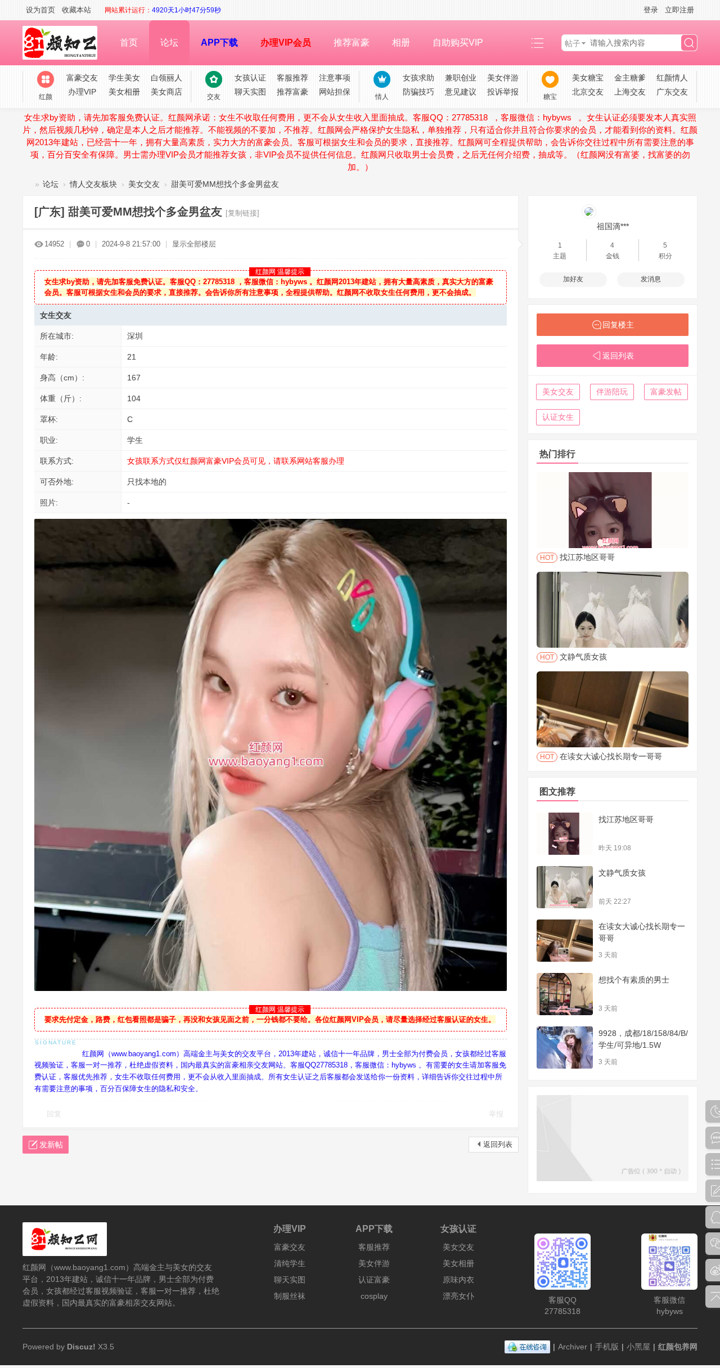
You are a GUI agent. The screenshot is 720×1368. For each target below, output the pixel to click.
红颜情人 (672, 77)
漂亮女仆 (458, 1295)
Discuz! (81, 1346)
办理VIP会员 (285, 42)
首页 (129, 42)
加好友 (573, 279)
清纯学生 (289, 1263)
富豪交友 (82, 77)
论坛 (169, 42)
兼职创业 (460, 77)
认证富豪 (374, 1279)
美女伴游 (503, 77)
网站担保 (334, 91)
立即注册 (679, 10)
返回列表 (497, 1144)
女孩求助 (418, 77)
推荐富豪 (352, 42)
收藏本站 (76, 10)
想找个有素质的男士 (633, 979)
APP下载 (219, 42)
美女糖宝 (588, 77)
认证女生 (558, 416)
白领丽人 (166, 77)
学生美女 (124, 77)
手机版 (607, 1346)
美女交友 (144, 184)
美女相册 (124, 91)
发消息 (651, 279)
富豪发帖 (666, 391)
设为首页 (40, 10)
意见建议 (460, 91)
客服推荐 (292, 77)
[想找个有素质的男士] (565, 994)
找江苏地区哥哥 (626, 819)
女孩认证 (250, 77)
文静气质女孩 (622, 872)
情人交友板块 (93, 184)
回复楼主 (618, 324)
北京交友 (588, 91)
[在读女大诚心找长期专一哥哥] (565, 941)
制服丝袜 (289, 1295)
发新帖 (51, 1144)
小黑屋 (638, 1346)
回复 (54, 1114)
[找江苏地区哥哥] (565, 834)
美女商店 (166, 91)
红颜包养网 (27, 184)
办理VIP (82, 91)
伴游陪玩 (612, 391)
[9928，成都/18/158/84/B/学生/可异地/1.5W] (565, 1047)
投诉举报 (503, 91)
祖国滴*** (613, 226)
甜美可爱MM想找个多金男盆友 (225, 184)
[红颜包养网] (65, 42)
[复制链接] (242, 213)
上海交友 (630, 91)
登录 (651, 10)
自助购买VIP (458, 42)
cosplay (374, 1295)
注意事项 (334, 77)
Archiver (572, 1346)
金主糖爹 (630, 77)
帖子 (572, 43)
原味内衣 (458, 1279)
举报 (496, 1114)
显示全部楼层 (194, 244)
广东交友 (672, 91)
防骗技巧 (418, 91)
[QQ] (527, 1346)
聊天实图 (250, 91)
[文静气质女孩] (565, 887)
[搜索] (689, 43)
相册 (401, 42)
